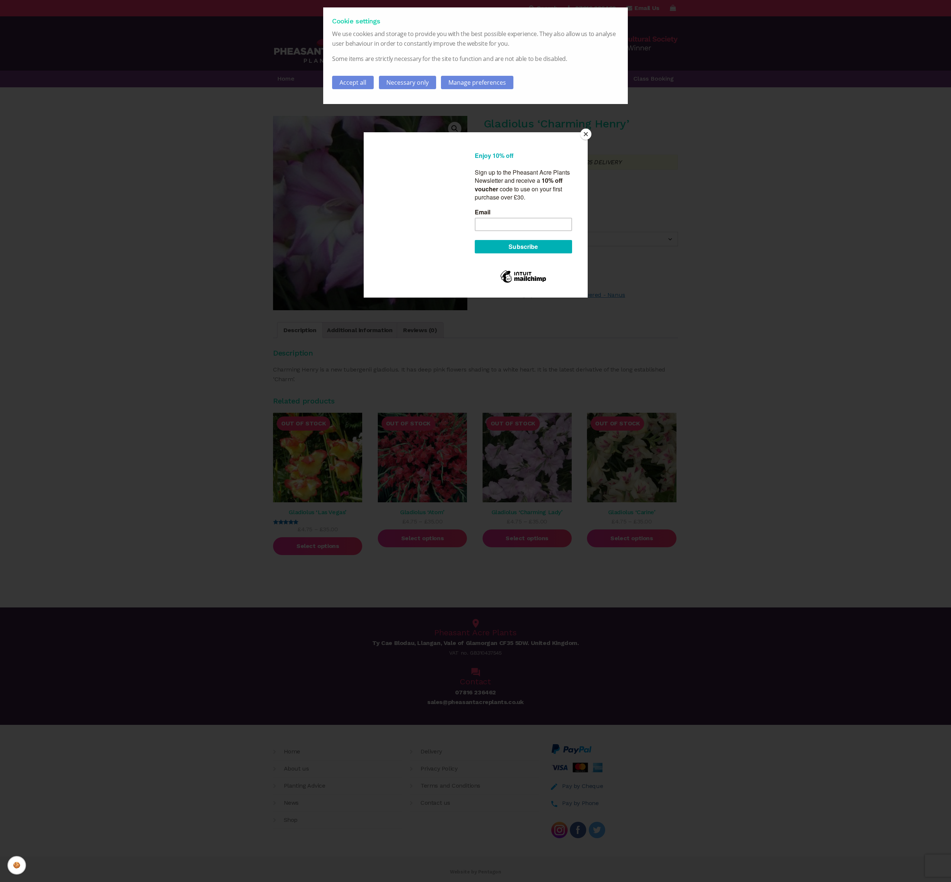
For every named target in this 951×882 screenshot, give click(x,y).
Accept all (353, 82)
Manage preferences (477, 82)
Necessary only (407, 82)
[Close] (585, 134)
